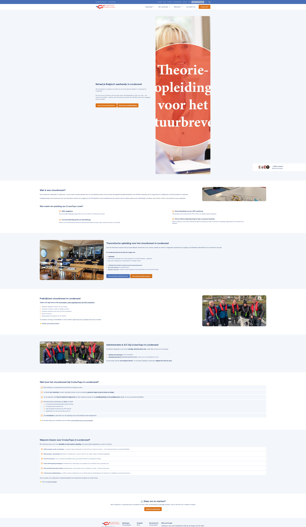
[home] (108, 7)
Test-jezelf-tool (190, 7)
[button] (149, 7)
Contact (184, 2)
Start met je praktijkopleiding (128, 105)
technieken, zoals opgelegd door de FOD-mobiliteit (76, 302)
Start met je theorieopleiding (106, 105)
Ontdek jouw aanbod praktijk (50, 323)
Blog (164, 2)
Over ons (169, 2)
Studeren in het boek (113, 269)
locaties (159, 2)
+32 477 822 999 (111, 2)
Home (138, 525)
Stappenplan (204, 7)
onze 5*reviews (52, 482)
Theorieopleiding (126, 525)
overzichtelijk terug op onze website (82, 420)
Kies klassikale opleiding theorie (118, 276)
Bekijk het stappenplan (153, 509)
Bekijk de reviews (277, 168)
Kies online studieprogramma (141, 276)
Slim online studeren (113, 267)
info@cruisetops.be (101, 2)
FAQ (189, 2)
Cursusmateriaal (153, 525)
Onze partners (177, 2)
